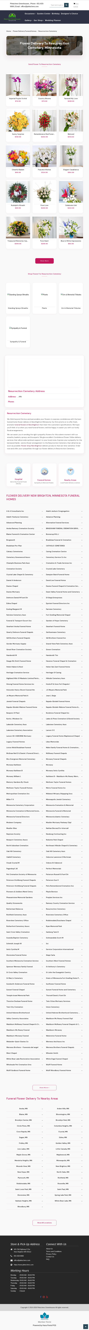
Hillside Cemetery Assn (55, 678)
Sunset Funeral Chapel (15, 990)
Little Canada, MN (63, 1149)
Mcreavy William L (13, 776)
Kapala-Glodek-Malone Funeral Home (21, 707)
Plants (44, 308)
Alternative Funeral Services (57, 523)
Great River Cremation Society (19, 649)
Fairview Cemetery (53, 609)
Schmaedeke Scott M (54, 938)
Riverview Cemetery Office (57, 915)
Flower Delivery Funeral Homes (24, 31)
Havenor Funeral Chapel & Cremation (61, 661)
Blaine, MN (23, 1114)
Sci (47, 944)
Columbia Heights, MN (63, 1126)
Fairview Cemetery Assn (16, 615)
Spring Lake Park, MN (63, 1195)
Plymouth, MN (23, 1178)
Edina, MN (63, 1137)
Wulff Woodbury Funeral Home (58, 1070)
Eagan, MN (23, 1137)
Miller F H (10, 799)
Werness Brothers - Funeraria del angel (22, 1047)
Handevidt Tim (52, 655)
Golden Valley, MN (63, 1143)
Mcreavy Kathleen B (14, 771)
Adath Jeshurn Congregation (57, 511)
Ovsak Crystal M (12, 863)
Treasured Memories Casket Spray (18, 241)
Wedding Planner (53, 20)
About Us (49, 1249)
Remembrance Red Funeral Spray (44, 134)
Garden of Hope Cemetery (57, 621)
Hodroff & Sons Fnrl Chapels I (58, 684)
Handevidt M (11, 655)
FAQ (47, 1259)
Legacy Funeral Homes (15, 742)
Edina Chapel (11, 603)
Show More (44, 261)
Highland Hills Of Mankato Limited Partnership (24, 678)
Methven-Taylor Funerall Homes (19, 788)
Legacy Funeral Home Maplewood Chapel (63, 736)
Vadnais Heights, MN (23, 1201)
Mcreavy (49, 765)
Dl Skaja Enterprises (54, 598)
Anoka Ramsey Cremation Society (20, 528)
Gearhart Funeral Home (55, 626)
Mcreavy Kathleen (13, 765)
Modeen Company (13, 822)
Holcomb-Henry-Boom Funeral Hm (20, 690)
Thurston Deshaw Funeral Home (19, 1001)
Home (8, 31)
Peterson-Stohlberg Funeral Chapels (21, 886)
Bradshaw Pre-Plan (14, 546)
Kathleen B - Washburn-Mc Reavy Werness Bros (64, 776)
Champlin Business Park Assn (18, 563)
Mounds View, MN (23, 1166)
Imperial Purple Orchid (18, 98)
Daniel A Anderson (13, 580)
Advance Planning (53, 517)
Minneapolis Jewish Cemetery (58, 799)
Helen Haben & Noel (14, 667)
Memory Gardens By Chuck (17, 782)
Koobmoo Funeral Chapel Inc (57, 713)
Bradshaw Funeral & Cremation (58, 540)
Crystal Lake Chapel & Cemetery (19, 575)
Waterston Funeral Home (56, 1036)
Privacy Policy (51, 1254)
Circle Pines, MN (23, 1126)
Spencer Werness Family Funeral (19, 967)
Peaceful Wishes (44, 170)
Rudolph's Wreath (18, 205)
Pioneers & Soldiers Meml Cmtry (19, 892)
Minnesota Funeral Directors (18, 817)
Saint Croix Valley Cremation (18, 932)
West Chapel (11, 1053)
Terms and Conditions (54, 1251)
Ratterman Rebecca (14, 909)
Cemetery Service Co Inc (56, 557)
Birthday (56, 14)
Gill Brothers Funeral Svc (56, 638)
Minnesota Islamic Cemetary (57, 817)
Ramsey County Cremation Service (60, 903)
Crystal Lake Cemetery (55, 569)
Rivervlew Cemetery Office (17, 920)
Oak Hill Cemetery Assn (55, 851)
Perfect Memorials (53, 869)
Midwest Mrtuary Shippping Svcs (59, 794)
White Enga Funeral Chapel (57, 1059)
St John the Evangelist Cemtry (58, 972)
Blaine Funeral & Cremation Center (20, 534)
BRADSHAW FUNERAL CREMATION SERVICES (63, 528)
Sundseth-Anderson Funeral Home (20, 984)
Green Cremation (53, 649)
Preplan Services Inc (54, 897)
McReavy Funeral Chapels (56, 753)
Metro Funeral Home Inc (56, 788)
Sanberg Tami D (52, 932)
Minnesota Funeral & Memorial (58, 811)
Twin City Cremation (14, 1007)
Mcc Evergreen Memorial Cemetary (20, 759)
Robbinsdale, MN (23, 1183)
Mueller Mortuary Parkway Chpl (58, 822)
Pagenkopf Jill (12, 869)
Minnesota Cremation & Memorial (59, 805)
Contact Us (50, 1257)
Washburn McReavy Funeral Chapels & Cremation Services (64, 1024)
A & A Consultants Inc (15, 511)
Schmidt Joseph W (14, 944)
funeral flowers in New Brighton (27, 425)
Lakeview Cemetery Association (19, 730)
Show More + (44, 1087)
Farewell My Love (71, 98)
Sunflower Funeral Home (56, 984)
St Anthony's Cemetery (55, 967)
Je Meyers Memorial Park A (17, 696)
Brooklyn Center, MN (23, 1120)
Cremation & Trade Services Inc (59, 563)
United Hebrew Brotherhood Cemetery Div (63, 1013)
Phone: (11, 401)
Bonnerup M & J (52, 534)
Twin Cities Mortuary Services (58, 1001)
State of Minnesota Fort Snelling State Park (63, 978)
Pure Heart (44, 241)
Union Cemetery (52, 1007)
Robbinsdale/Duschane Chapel (58, 920)
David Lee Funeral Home (56, 580)
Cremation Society (14, 569)
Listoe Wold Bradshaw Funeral (18, 747)
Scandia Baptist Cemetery (17, 938)
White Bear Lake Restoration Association (23, 1059)
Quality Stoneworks (14, 903)
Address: (12, 396)
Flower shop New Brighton (31, 446)
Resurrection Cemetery (55, 909)
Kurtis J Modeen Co (14, 719)
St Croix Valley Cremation (16, 972)
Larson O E (50, 730)
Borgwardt (10, 540)
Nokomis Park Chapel (54, 840)
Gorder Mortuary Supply (16, 644)
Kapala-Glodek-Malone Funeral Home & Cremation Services (64, 707)
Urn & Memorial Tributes (71, 308)
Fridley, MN (23, 1143)
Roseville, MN (63, 1183)
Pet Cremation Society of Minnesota (21, 874)
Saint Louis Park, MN (23, 1189)
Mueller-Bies (11, 828)
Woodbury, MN (23, 1207)
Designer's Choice (69, 14)
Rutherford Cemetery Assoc (18, 926)
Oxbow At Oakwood (54, 863)
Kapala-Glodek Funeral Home (58, 701)
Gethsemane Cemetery (55, 632)
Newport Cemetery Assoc (17, 840)
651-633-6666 (19, 1256)
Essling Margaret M (14, 609)
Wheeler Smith (52, 1053)
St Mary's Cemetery (14, 978)
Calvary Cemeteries (14, 551)
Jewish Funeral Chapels (15, 701)
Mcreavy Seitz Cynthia (55, 771)
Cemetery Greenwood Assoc (18, 557)
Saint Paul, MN (63, 1189)
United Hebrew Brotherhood (18, 1013)
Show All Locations (44, 1223)
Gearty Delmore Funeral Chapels (19, 632)
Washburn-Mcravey (54, 1030)
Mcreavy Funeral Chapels (56, 759)
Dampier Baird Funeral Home (57, 575)
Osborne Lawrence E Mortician (58, 857)
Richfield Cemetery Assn (16, 915)
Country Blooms (44, 98)
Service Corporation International (59, 949)
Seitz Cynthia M (12, 949)
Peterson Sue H (52, 880)
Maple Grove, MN (23, 1155)
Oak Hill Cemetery (13, 851)
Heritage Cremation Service (17, 673)
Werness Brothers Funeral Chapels (60, 1047)
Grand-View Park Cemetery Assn (59, 644)
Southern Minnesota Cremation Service (22, 961)
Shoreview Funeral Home (16, 955)
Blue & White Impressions (71, 241)
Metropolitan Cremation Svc (18, 794)
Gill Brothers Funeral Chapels (18, 638)
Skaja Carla (50, 955)
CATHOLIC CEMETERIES (55, 546)
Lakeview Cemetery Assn (56, 724)
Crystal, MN (63, 1132)
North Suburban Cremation (17, 845)
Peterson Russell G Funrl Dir (57, 874)
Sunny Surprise (18, 134)
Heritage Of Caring (53, 673)
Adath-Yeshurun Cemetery (17, 517)
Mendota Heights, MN (23, 1160)
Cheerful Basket (18, 170)
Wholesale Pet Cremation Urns (18, 1065)
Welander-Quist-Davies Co (17, 1042)
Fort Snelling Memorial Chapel (58, 615)
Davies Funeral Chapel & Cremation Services (64, 586)
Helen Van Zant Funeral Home (58, 667)
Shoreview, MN (23, 1195)
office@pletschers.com (30, 6)
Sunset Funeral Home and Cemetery (61, 990)
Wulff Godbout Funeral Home (18, 1070)
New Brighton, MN (63, 1166)
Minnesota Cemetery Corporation (20, 805)
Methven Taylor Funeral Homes (58, 782)
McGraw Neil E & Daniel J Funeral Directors (23, 753)
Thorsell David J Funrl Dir (56, 995)
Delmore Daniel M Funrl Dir (17, 598)
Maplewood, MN (63, 1155)
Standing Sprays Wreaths (18, 308)
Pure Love (44, 205)
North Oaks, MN (63, 1172)
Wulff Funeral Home (54, 1065)
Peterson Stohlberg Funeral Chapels (21, 880)
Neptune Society (13, 834)
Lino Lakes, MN (23, 1149)
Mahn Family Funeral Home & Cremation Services (64, 747)
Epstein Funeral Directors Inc (58, 603)
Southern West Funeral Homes (58, 961)
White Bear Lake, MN (63, 1201)
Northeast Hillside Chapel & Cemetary (61, 845)
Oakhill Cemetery (13, 857)
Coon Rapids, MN (23, 1132)
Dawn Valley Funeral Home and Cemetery (63, 592)
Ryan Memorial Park (54, 926)
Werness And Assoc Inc (55, 1042)
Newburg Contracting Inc (56, 834)
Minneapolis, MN (63, 1160)
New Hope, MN (23, 1172)
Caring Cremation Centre (56, 551)
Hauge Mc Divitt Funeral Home (18, 661)
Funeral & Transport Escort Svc (19, 621)
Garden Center (43, 14)
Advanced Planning (14, 523)
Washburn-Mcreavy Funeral (17, 1036)
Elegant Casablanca (71, 170)
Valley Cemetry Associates (17, 1018)
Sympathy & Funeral (18, 342)
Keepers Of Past (13, 713)
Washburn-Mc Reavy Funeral (18, 1030)
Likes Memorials (52, 742)
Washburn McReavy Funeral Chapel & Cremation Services (24, 1024)
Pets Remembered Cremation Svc (60, 886)
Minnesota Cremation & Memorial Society (23, 811)
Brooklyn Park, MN (63, 1120)
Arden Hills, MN (63, 1109)
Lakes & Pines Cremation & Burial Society (63, 719)
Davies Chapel (12, 586)
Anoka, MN (23, 1109)
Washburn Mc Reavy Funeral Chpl (59, 1018)
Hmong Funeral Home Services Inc (20, 684)
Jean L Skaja (51, 696)
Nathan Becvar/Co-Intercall (57, 828)
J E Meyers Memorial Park (56, 690)
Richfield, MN (63, 1178)
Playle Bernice (52, 892)
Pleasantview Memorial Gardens (19, 897)
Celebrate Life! (71, 205)
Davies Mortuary (13, 592)
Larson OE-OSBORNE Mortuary (18, 736)
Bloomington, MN (63, 1114)
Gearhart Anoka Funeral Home (18, 626)
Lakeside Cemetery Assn (16, 724)
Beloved (71, 134)
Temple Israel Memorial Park (17, 995)
